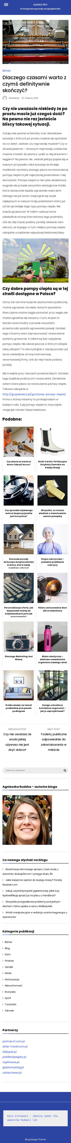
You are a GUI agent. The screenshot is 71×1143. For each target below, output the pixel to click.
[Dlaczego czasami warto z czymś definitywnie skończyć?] (35, 63)
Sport (8, 998)
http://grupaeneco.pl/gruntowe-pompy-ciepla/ (34, 394)
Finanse (9, 960)
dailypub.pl (9, 1052)
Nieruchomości (13, 985)
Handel (9, 967)
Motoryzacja (12, 979)
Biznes (6, 71)
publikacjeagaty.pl (14, 1057)
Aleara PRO (40, 4)
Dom (8, 954)
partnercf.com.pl (13, 1041)
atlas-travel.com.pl (15, 1046)
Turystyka (10, 1004)
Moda (8, 973)
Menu (8, 4)
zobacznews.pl (12, 1073)
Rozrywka (10, 992)
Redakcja (14, 98)
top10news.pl (10, 1062)
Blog (7, 948)
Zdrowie (9, 1010)
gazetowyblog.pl (13, 1067)
